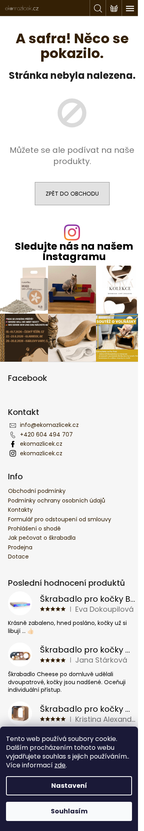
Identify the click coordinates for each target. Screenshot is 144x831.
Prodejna (20, 547)
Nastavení (69, 785)
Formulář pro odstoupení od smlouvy (59, 519)
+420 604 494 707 (46, 435)
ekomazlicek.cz (41, 444)
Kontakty (20, 510)
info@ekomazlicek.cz (49, 425)
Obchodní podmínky (37, 491)
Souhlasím (69, 811)
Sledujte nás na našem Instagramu (74, 251)
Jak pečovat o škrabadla (42, 538)
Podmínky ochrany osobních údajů (56, 501)
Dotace (18, 557)
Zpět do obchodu (72, 194)
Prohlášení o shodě (34, 529)
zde (60, 765)
